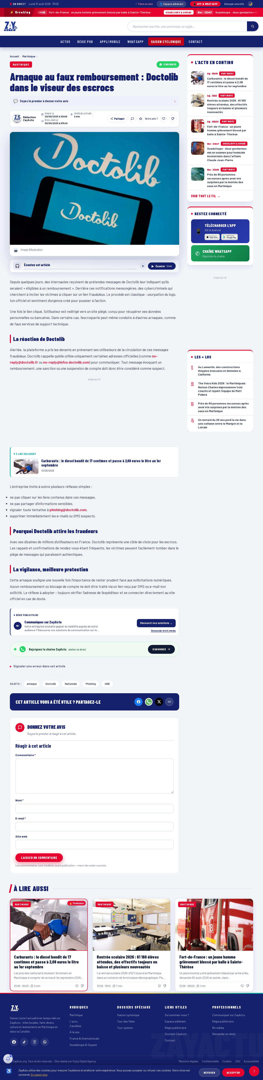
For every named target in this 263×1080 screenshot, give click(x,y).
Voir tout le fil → (205, 196)
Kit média (218, 1027)
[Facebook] (138, 702)
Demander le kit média (163, 630)
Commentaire (25, 755)
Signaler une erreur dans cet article (37, 666)
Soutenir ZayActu (176, 1034)
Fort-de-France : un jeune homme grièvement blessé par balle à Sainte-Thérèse (211, 961)
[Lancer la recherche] (252, 26)
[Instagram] (34, 1042)
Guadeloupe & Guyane (83, 1045)
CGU (237, 1061)
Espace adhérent (175, 1021)
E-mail (20, 818)
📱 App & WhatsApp (205, 4)
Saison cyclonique (166, 41)
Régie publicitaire (175, 1027)
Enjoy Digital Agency (84, 1061)
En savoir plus (39, 1074)
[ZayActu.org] (10, 26)
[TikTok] (24, 1042)
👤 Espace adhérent (171, 4)
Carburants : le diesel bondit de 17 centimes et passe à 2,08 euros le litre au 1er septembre (46, 961)
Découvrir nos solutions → (156, 623)
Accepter (233, 1072)
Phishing (91, 683)
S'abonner (169, 64)
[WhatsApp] (149, 702)
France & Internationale (84, 1038)
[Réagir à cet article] (132, 118)
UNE (107, 683)
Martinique (28, 56)
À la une (74, 1032)
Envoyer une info (234, 4)
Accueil (14, 56)
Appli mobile (110, 41)
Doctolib (51, 683)
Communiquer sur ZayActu (228, 1015)
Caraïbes (75, 1026)
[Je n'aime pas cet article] (172, 118)
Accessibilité (251, 1061)
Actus (65, 41)
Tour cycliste (125, 1027)
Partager (119, 118)
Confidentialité (210, 1061)
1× (143, 266)
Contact (196, 41)
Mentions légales (188, 1061)
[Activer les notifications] (8, 1059)
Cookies (227, 1061)
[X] (159, 702)
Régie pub (85, 41)
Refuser (209, 1072)
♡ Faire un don (144, 4)
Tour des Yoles (126, 1021)
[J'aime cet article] (163, 118)
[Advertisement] (94, 412)
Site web (21, 836)
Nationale (71, 683)
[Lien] (169, 702)
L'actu (73, 1021)
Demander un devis (223, 1034)
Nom (19, 800)
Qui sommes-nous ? (177, 1015)
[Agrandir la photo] (94, 188)
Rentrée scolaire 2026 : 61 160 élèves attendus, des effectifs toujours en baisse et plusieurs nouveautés (128, 961)
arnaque (32, 683)
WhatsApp (135, 41)
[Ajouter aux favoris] (140, 118)
